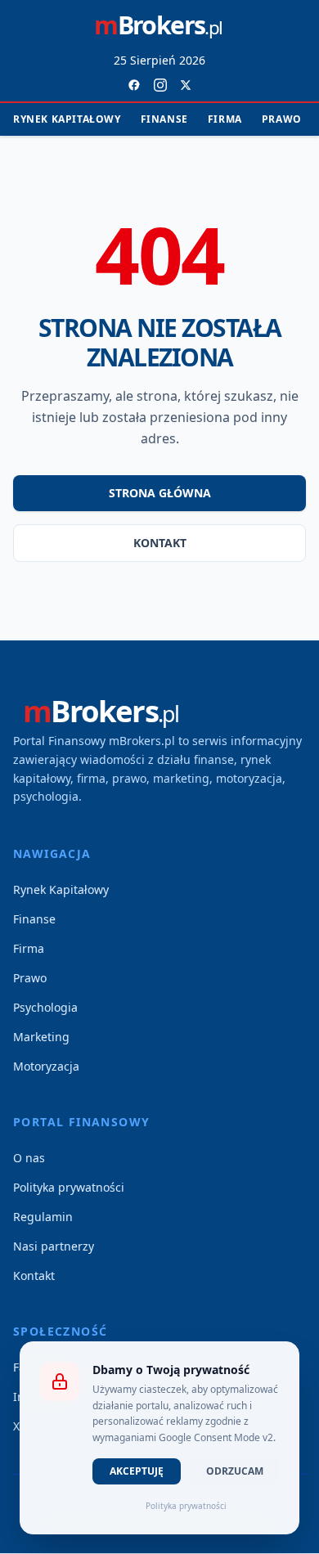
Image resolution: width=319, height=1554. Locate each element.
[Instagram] (160, 85)
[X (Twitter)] (185, 85)
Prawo (282, 119)
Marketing (41, 1036)
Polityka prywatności (68, 1187)
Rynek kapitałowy (67, 119)
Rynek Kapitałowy (61, 889)
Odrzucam (234, 1471)
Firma (225, 119)
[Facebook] (134, 85)
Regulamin (43, 1216)
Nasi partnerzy (53, 1246)
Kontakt (159, 542)
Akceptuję (137, 1471)
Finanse (164, 119)
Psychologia (45, 1007)
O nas (29, 1158)
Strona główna (160, 493)
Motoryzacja (46, 1066)
